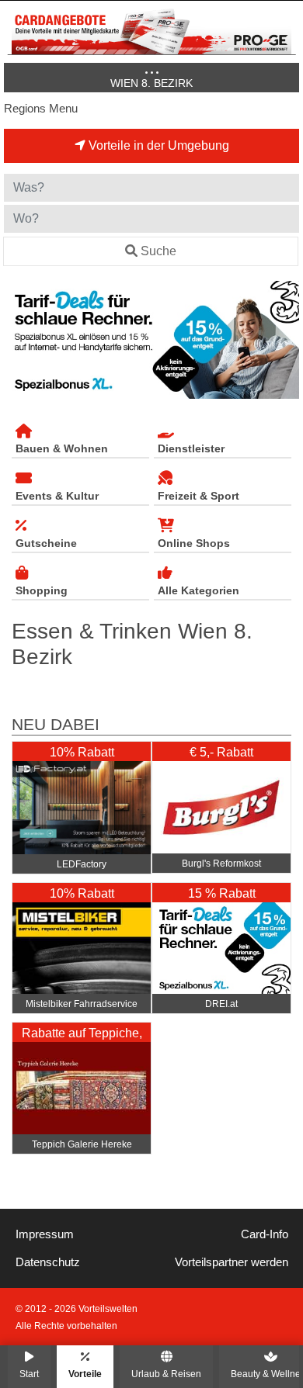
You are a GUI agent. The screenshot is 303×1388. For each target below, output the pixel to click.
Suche (158, 251)
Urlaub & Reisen (166, 1374)
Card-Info (264, 1234)
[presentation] (18, 340)
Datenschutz (48, 1262)
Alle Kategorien (198, 590)
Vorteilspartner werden (231, 1262)
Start (29, 1374)
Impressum (45, 1234)
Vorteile (85, 1374)
